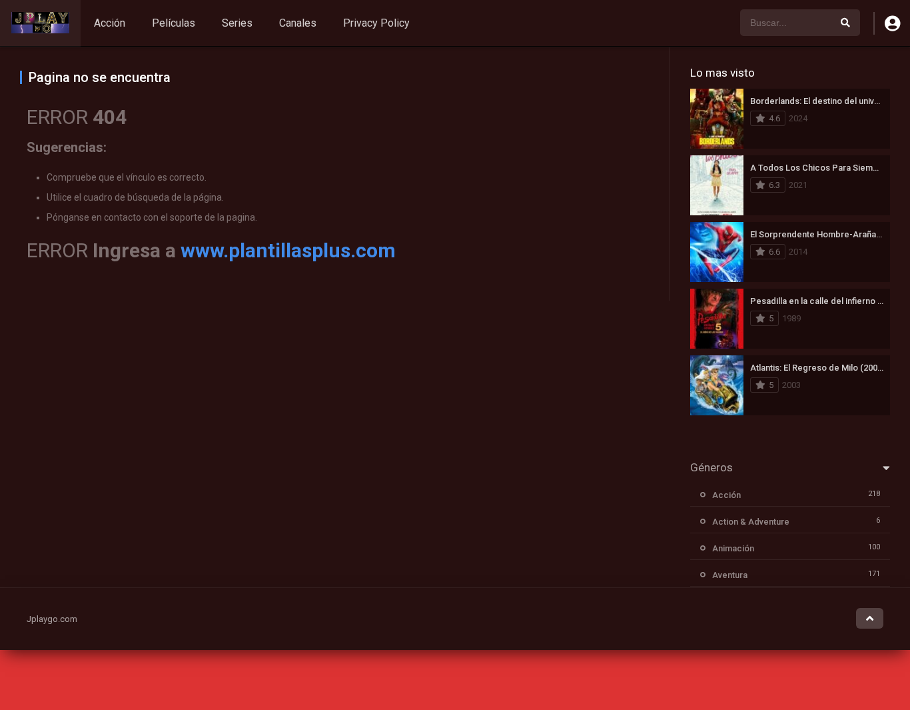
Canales (297, 23)
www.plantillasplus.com (288, 250)
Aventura (729, 575)
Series (237, 23)
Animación (733, 548)
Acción (109, 23)
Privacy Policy (376, 23)
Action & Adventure (750, 522)
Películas (173, 23)
